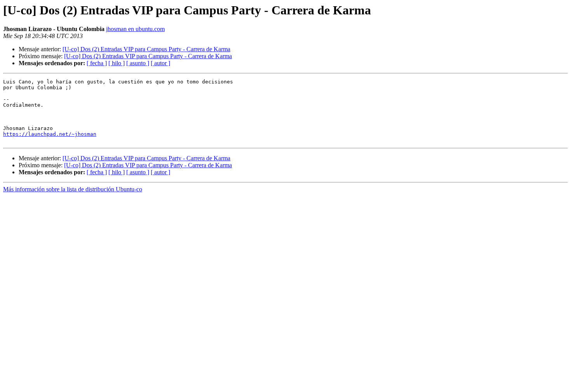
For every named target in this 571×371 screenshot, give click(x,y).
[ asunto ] (137, 63)
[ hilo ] (116, 63)
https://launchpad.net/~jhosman (49, 134)
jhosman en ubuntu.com (135, 29)
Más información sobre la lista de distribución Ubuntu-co (72, 189)
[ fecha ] (97, 63)
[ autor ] (160, 63)
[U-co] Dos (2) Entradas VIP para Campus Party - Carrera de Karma (146, 49)
